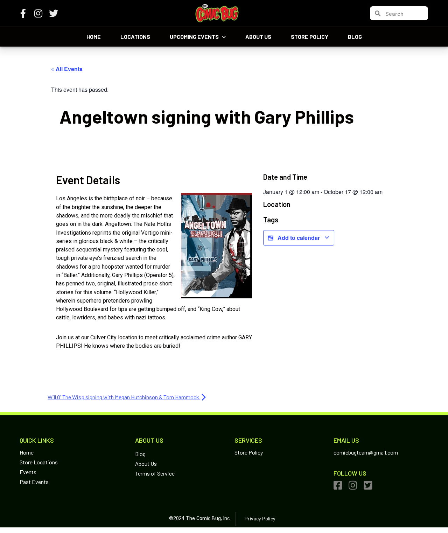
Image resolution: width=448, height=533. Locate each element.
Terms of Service (155, 473)
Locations (135, 36)
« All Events (67, 69)
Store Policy (309, 36)
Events (28, 472)
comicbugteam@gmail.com (366, 452)
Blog (355, 36)
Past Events (34, 481)
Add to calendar (298, 238)
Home (93, 36)
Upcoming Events (194, 36)
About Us (258, 36)
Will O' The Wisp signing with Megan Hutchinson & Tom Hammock (124, 397)
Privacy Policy (260, 518)
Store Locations (39, 462)
